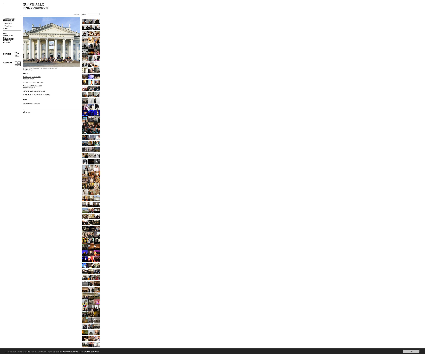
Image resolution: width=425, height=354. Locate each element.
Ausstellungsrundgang (29, 87)
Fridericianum (9, 26)
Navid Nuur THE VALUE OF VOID (32, 85)
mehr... (42, 82)
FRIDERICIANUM (9, 21)
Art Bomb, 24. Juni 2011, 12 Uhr (31, 82)
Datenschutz (75, 351)
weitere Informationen (91, 351)
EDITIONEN (7, 41)
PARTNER (6, 42)
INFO (5, 34)
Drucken (28, 112)
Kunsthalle (8, 23)
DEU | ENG (76, 14)
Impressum (67, 351)
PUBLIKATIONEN (8, 39)
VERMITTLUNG (8, 35)
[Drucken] (24, 112)
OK (411, 351)
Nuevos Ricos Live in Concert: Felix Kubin (34, 91)
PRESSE (6, 37)
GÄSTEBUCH (7, 63)
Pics (6, 29)
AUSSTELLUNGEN (9, 19)
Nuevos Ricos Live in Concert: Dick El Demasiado (36, 94)
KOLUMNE (7, 54)
